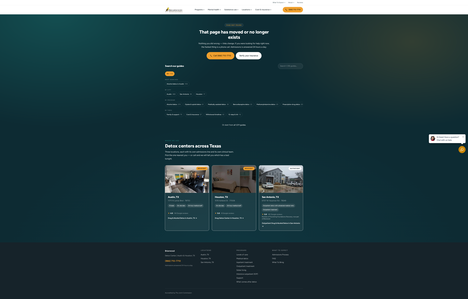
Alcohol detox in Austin (177, 84)
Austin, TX (205, 255)
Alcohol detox (174, 104)
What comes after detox (246, 282)
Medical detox (242, 258)
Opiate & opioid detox (194, 104)
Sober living (241, 270)
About (290, 2)
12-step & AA (234, 114)
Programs (199, 10)
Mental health (213, 10)
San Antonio (186, 94)
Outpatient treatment (245, 266)
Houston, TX (206, 258)
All (170, 74)
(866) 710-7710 (295, 10)
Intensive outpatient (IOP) (247, 274)
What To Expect (278, 2)
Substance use (230, 10)
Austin (171, 94)
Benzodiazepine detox (242, 104)
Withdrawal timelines (215, 114)
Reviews (300, 2)
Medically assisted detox (218, 104)
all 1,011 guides (240, 125)
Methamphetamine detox (267, 104)
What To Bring (278, 262)
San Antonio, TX (207, 262)
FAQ (274, 258)
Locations (246, 10)
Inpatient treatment (244, 262)
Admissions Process (280, 255)
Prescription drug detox (293, 104)
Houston (200, 94)
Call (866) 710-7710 (222, 55)
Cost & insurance (262, 10)
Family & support (174, 114)
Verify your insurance (248, 55)
